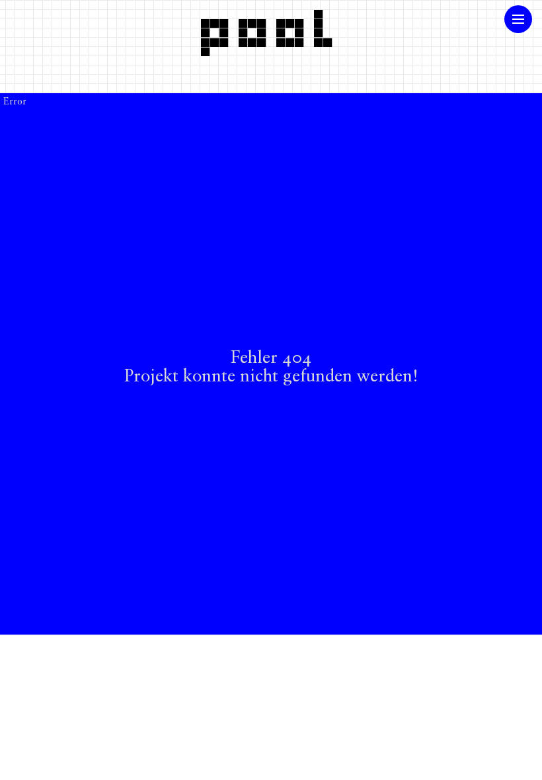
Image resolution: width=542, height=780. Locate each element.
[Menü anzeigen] (518, 19)
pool (271, 28)
